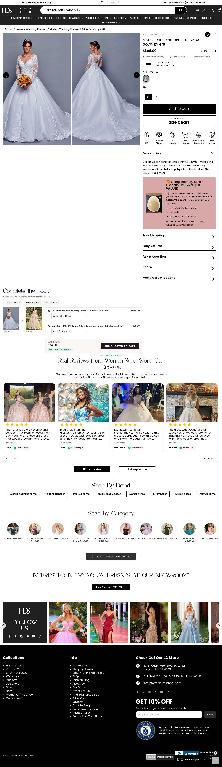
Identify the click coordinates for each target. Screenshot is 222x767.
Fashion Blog (81, 680)
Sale (107, 18)
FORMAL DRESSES (44, 18)
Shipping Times (82, 669)
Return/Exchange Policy (88, 673)
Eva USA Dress (81, 494)
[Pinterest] (25, 12)
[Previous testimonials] (7, 459)
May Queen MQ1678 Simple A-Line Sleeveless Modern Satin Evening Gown (87, 326)
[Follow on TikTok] (167, 691)
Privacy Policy (81, 713)
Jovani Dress (137, 494)
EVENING (147, 18)
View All (209, 458)
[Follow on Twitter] (143, 691)
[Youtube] (30, 12)
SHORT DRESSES (162, 18)
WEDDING (134, 18)
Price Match (80, 698)
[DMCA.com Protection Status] (160, 757)
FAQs (75, 676)
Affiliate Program (83, 705)
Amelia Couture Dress (23, 494)
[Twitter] (20, 12)
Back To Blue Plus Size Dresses (113, 556)
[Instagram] (25, 9)
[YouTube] (34, 636)
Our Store (78, 687)
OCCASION (191, 18)
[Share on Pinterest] (210, 34)
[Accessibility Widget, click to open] (215, 753)
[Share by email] (215, 34)
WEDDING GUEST (93, 18)
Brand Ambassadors (86, 709)
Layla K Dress (183, 494)
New (9, 691)
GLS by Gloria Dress (109, 494)
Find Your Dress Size (85, 694)
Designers (12, 683)
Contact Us (80, 665)
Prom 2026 (13, 669)
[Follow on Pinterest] (155, 691)
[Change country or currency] (197, 10)
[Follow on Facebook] (137, 691)
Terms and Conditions (87, 716)
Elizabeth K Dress (54, 494)
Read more (72, 443)
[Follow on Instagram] (149, 691)
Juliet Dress (160, 494)
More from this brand (153, 34)
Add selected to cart (120, 346)
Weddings (13, 676)
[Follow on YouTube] (161, 691)
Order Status (81, 691)
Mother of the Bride (19, 694)
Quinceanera (14, 698)
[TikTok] (30, 9)
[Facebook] (20, 9)
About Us (78, 683)
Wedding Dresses (36, 29)
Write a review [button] (92, 469)
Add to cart (179, 108)
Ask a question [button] (137, 469)
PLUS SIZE (178, 18)
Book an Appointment (111, 586)
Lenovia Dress (207, 494)
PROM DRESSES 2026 (111, 22)
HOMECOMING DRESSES (21, 18)
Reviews (77, 702)
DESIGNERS (206, 18)
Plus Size (11, 680)
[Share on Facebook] (202, 34)
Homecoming (15, 665)
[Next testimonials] (14, 459)
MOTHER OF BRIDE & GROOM (68, 18)
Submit (210, 714)
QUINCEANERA (119, 18)
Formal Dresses (14, 29)
